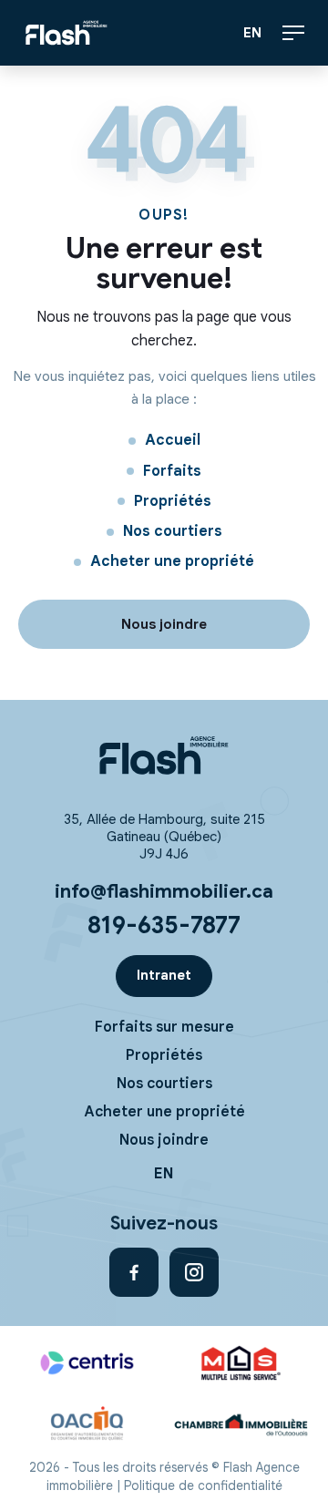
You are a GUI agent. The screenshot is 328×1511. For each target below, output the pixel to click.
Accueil (172, 440)
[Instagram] (194, 1272)
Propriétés (172, 501)
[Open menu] (293, 33)
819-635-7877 (164, 925)
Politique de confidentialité (203, 1486)
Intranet (164, 975)
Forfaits (172, 471)
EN (252, 33)
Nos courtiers (172, 531)
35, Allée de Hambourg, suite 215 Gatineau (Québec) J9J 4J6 (164, 836)
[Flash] (164, 755)
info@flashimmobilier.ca (164, 891)
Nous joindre (164, 1140)
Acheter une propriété (172, 561)
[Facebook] (134, 1272)
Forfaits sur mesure (164, 1027)
